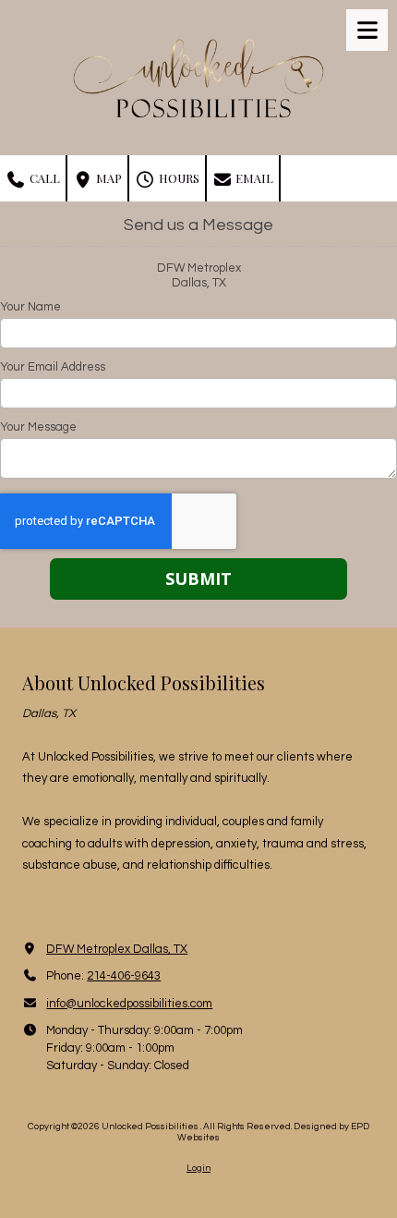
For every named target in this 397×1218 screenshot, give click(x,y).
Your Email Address (52, 366)
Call (43, 178)
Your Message (38, 426)
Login (198, 1168)
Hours (177, 178)
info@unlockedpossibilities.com (129, 1003)
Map (107, 178)
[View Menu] (367, 30)
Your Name (30, 306)
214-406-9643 (124, 975)
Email (253, 178)
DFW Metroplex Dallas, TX (116, 949)
